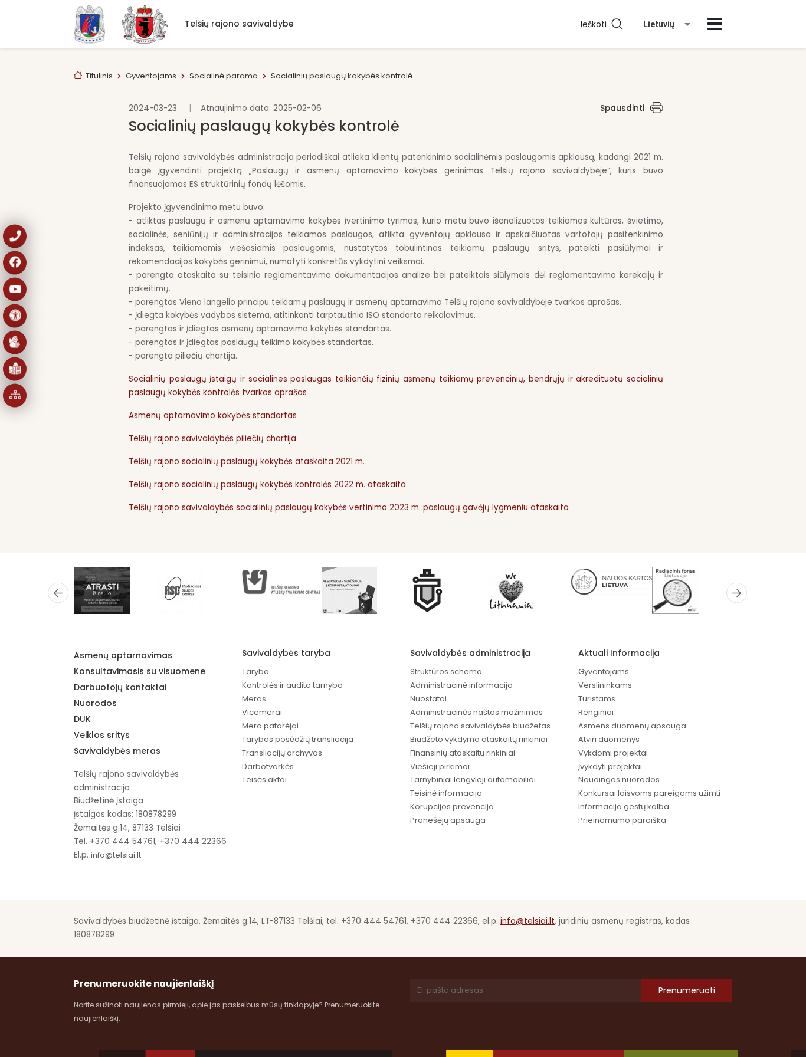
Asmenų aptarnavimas (123, 655)
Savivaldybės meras (117, 751)
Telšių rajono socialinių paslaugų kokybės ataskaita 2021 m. (247, 461)
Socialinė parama (223, 75)
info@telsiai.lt (116, 855)
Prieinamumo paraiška (622, 820)
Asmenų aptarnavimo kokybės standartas (214, 415)
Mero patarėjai (270, 725)
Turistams (596, 698)
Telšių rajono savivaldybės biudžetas (480, 725)
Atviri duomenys (609, 739)
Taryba (255, 671)
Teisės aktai (264, 779)
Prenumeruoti (686, 990)
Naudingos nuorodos (619, 779)
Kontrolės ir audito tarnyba (292, 685)
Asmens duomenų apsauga (632, 725)
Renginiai (596, 712)
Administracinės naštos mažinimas (476, 712)
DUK (82, 719)
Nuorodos (95, 703)
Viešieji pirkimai (440, 766)
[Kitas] (736, 592)
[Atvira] (714, 24)
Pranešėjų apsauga (448, 820)
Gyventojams (151, 75)
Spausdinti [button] (622, 108)
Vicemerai (262, 712)
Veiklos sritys (102, 735)
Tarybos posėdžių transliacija (297, 739)
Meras (254, 698)
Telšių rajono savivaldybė (239, 23)
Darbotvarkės (268, 766)
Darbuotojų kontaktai (120, 687)
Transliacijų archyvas (282, 753)
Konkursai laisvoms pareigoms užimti (649, 793)
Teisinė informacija (446, 793)
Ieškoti (596, 24)
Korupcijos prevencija (452, 806)
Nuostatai (428, 698)
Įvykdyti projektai (610, 766)
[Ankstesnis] (58, 592)
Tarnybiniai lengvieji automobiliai (473, 779)
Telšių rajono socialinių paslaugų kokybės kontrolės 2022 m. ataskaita (268, 484)
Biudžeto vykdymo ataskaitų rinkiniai (479, 739)
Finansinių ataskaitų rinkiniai (462, 753)
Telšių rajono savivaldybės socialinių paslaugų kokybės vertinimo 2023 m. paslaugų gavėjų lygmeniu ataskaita (349, 507)
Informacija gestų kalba (623, 806)
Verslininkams (605, 685)
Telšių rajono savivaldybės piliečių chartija (212, 438)
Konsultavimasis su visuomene (139, 671)
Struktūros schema (446, 671)
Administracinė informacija (461, 685)
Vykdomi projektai (613, 753)
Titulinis (99, 75)
